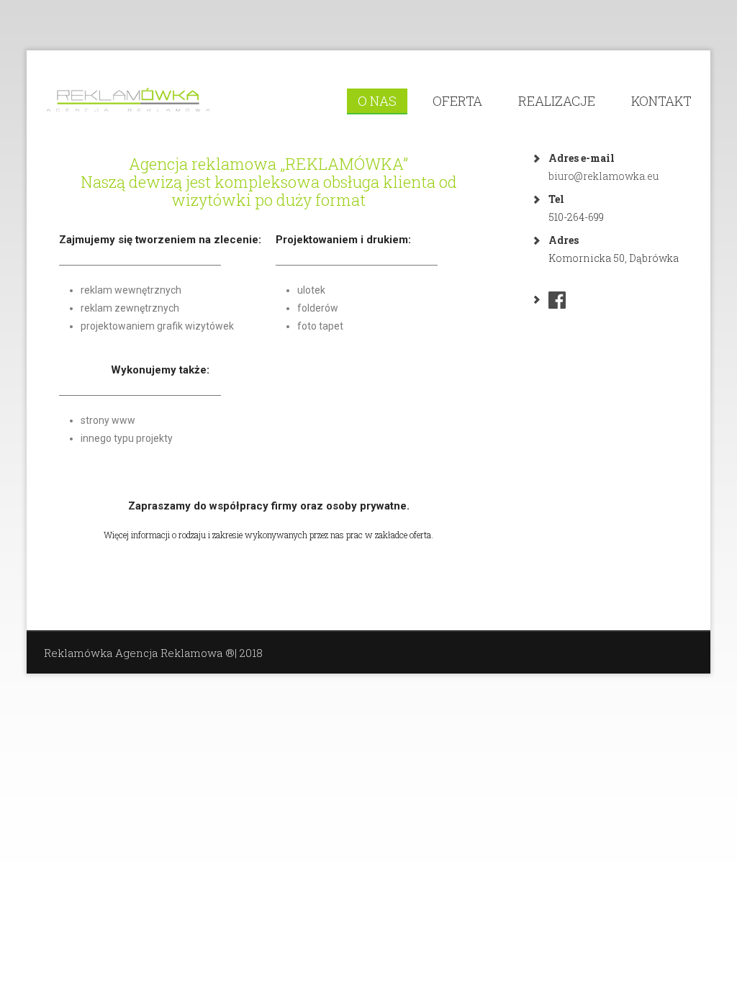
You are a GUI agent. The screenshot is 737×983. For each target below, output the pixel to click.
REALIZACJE (556, 100)
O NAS (377, 100)
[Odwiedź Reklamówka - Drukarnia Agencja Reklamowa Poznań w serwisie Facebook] (557, 303)
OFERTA (457, 100)
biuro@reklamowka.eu (603, 176)
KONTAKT (661, 100)
